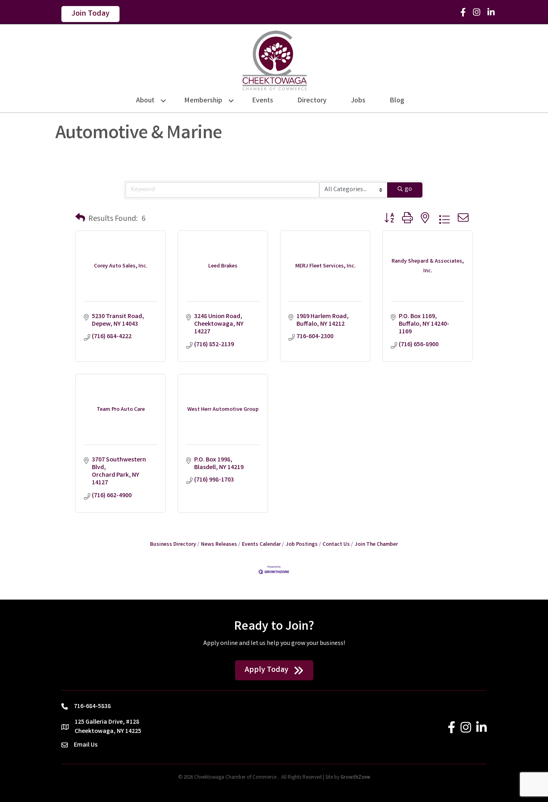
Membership (203, 101)
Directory (312, 101)
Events (262, 101)
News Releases (219, 545)
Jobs (358, 101)
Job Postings (302, 545)
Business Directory (173, 545)
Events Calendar (261, 545)
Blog (397, 101)
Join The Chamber (376, 545)
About (145, 101)
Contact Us (336, 545)
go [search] (408, 189)
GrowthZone (355, 778)
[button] (80, 219)
